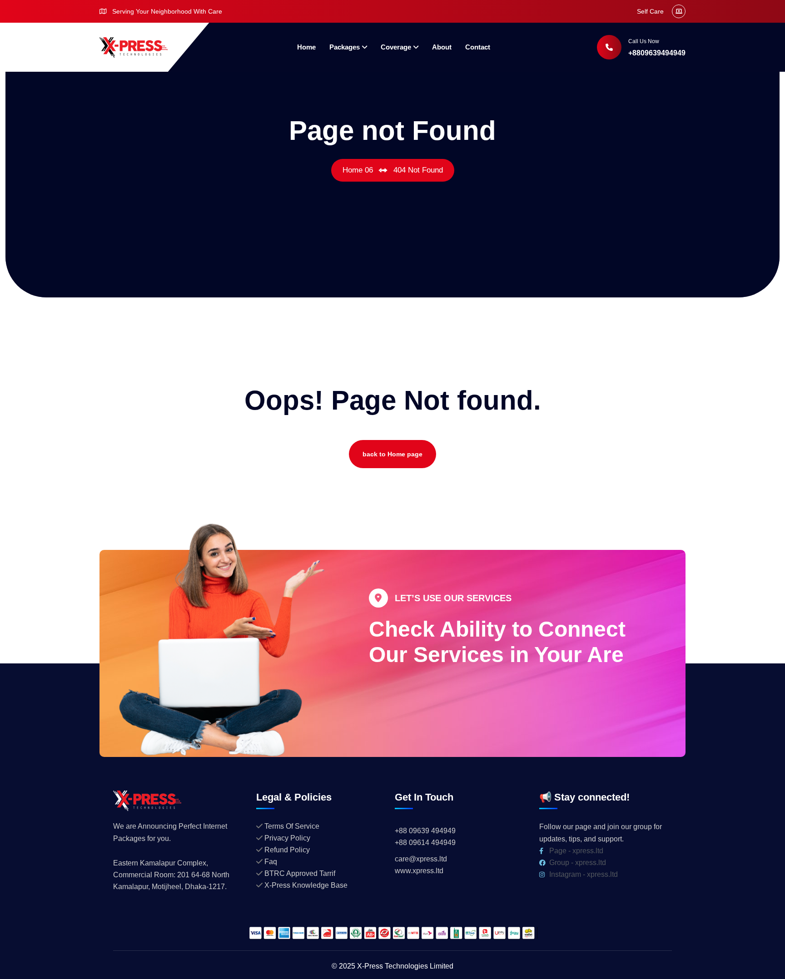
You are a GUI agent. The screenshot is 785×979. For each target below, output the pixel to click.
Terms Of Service (291, 826)
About (442, 47)
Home (306, 47)
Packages (344, 47)
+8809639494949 (657, 53)
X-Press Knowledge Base (306, 885)
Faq (270, 861)
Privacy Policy (287, 838)
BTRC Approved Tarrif (299, 873)
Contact (477, 47)
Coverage (396, 47)
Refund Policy (287, 850)
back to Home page (392, 454)
